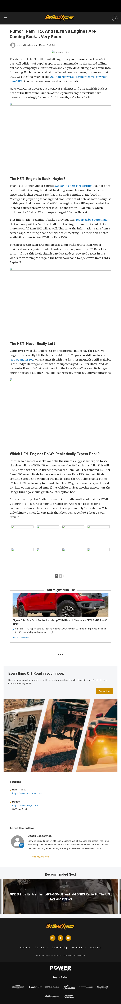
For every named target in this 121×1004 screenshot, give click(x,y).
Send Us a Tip (60, 947)
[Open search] (114, 18)
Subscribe (104, 691)
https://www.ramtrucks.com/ (27, 793)
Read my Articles (40, 856)
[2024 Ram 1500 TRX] (73, 536)
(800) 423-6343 (19, 808)
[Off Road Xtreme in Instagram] (52, 938)
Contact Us (41, 947)
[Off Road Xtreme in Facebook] (60, 938)
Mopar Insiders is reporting (73, 185)
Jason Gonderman (21, 637)
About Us (25, 947)
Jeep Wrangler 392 (21, 359)
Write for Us (79, 947)
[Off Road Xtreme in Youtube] (68, 938)
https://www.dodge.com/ (25, 805)
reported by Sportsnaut (91, 219)
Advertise (95, 947)
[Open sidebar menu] (5, 18)
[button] (60, 52)
